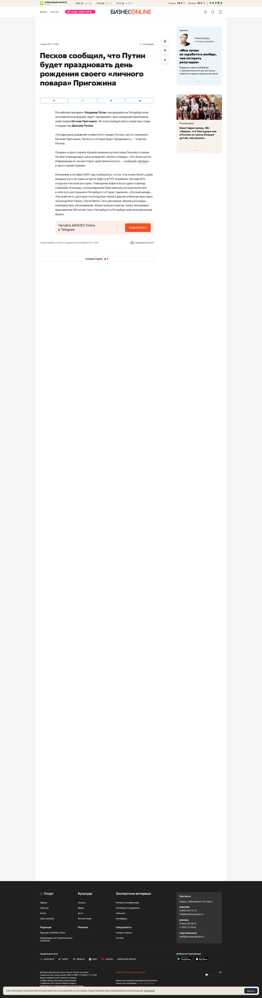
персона (184, 30)
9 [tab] (204, 150)
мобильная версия (126, 959)
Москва (192, 3)
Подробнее (149, 990)
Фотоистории (84, 918)
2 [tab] (193, 150)
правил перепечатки (146, 983)
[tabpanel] (199, 54)
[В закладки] (165, 51)
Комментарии (97, 258)
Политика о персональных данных (131, 972)
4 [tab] (196, 150)
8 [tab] (202, 150)
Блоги (43, 913)
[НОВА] (80, 13)
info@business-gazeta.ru (191, 914)
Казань (172, 3)
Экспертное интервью (133, 894)
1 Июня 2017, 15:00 (49, 44)
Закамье (54, 12)
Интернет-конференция (127, 902)
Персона (44, 908)
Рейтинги (120, 913)
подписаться (138, 227)
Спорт (48, 894)
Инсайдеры (121, 918)
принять (251, 991)
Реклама (83, 927)
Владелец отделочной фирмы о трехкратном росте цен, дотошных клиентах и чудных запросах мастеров (199, 70)
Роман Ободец (202, 38)
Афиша (43, 902)
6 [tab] (199, 150)
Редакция (45, 927)
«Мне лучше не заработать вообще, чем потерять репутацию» (198, 56)
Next (218, 81)
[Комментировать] (165, 42)
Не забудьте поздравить (128, 908)
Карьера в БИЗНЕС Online (52, 932)
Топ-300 (120, 938)
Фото (80, 913)
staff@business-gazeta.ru (192, 936)
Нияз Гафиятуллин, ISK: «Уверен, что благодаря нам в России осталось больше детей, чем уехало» (198, 133)
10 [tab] (205, 150)
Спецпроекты (124, 927)
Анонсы (82, 902)
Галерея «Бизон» (124, 932)
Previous (180, 81)
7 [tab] (201, 150)
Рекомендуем (187, 123)
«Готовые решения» (204, 41)
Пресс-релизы (47, 918)
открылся (61, 183)
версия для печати (144, 242)
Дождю (143, 161)
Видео (81, 908)
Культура (85, 894)
